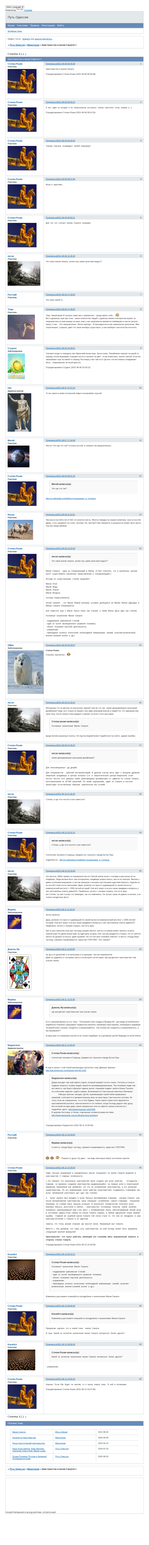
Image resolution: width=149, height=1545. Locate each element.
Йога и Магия (61, 1432)
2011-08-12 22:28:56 (66, 1168)
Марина (12, 909)
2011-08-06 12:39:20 (66, 256)
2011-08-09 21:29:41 (66, 702)
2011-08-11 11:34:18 (66, 909)
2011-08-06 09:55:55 (66, 141)
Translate (28, 10)
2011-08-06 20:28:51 (66, 348)
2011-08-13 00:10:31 (66, 1254)
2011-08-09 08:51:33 (66, 476)
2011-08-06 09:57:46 (66, 179)
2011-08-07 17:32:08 (66, 440)
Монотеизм (33, 45)
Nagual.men (14, 1045)
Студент (12, 348)
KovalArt (12, 1254)
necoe (11, 256)
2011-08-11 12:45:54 (66, 1045)
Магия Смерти (19, 1432)
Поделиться (51, 64)
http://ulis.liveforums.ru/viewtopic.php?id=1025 (66, 1070)
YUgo (10, 309)
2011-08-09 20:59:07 (66, 645)
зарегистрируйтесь (43, 39)
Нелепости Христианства (24, 1438)
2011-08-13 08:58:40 (66, 1306)
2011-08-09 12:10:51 (66, 514)
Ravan (11, 514)
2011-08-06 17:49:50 (66, 309)
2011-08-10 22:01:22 (66, 832)
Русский (12, 295)
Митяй (11, 440)
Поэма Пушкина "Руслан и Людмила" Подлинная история (29, 1457)
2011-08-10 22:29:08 (66, 871)
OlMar (11, 645)
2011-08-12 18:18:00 (66, 1135)
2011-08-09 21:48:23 (66, 745)
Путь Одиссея (17, 45)
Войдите (26, 39)
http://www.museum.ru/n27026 (82, 1109)
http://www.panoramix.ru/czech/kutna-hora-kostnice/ (75, 1115)
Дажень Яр (13, 949)
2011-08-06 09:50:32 (66, 102)
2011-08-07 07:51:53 (66, 388)
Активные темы (15, 31)
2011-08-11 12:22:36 (66, 999)
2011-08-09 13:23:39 (66, 548)
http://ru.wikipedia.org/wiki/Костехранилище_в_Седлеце (71, 498)
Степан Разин (15, 64)
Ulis (10, 388)
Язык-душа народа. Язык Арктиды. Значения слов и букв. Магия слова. (29, 1450)
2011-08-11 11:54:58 (66, 949)
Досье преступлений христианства (28, 1443)
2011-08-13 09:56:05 (66, 1344)
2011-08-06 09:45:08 (66, 64)
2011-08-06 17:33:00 (66, 295)
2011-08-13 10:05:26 (66, 1379)
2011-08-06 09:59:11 (66, 218)
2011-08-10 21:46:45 (66, 794)
